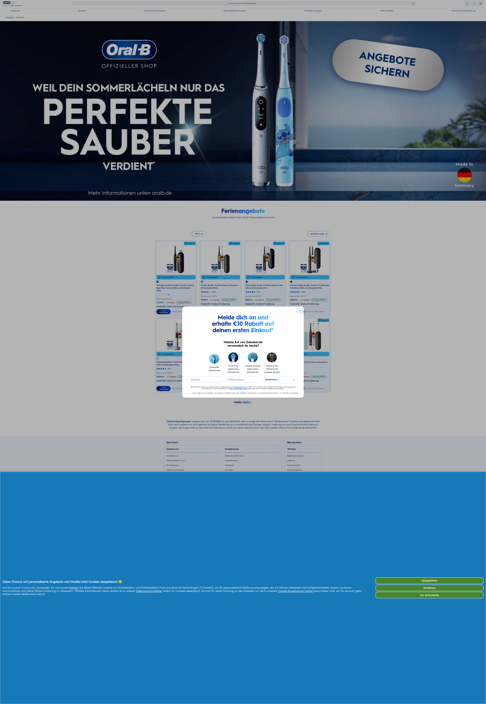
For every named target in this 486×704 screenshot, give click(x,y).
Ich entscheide (429, 595)
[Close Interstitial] (299, 310)
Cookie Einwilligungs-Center (295, 591)
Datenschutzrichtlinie (148, 591)
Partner (73, 587)
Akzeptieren (429, 580)
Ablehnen (429, 587)
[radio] (214, 363)
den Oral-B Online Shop (238, 389)
